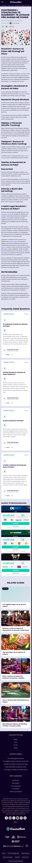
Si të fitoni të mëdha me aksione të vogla (16, 764)
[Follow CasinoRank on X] (13, 818)
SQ (15, 822)
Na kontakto (15, 783)
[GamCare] (21, 837)
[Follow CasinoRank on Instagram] (10, 818)
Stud (28, 250)
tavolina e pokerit (13, 241)
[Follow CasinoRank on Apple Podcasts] (25, 818)
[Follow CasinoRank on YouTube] (17, 818)
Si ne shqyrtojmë (16, 786)
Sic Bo (15, 745)
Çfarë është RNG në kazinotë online (15, 767)
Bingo (15, 739)
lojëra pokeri (21, 93)
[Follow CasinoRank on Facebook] (6, 818)
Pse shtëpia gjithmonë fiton (16, 758)
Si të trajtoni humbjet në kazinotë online (15, 770)
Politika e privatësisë (16, 791)
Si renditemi (15, 789)
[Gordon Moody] (16, 841)
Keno (15, 742)
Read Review (15, 526)
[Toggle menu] (2, 2)
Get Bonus (16, 523)
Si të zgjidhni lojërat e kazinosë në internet (15, 761)
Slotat (15, 748)
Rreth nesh (16, 780)
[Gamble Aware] (13, 846)
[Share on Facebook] (6, 26)
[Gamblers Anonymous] (13, 837)
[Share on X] (2, 26)
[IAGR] (7, 837)
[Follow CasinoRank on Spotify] (21, 818)
